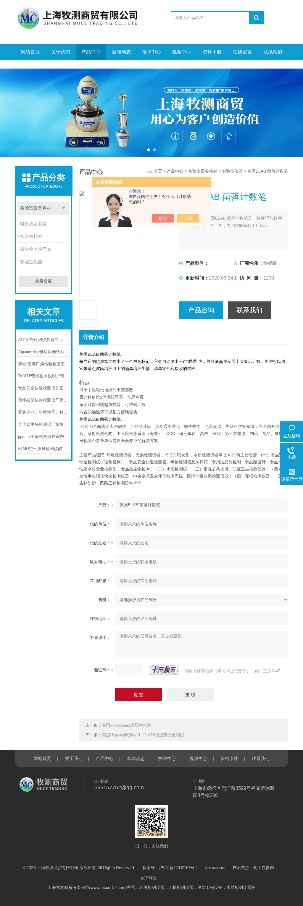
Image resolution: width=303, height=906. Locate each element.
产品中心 (90, 51)
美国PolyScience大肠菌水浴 (126, 725)
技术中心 (151, 51)
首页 (158, 171)
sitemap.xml (215, 868)
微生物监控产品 (35, 249)
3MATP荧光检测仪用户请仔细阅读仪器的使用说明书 (44, 376)
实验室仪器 (31, 261)
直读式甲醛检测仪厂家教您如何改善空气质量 (44, 424)
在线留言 (242, 51)
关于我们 (60, 51)
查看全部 (43, 281)
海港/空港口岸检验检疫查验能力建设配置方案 (44, 364)
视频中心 (181, 51)
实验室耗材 (31, 236)
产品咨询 (201, 310)
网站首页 (30, 51)
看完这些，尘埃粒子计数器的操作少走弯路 (44, 412)
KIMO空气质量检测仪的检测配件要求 (44, 448)
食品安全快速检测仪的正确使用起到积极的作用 (44, 388)
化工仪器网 (263, 868)
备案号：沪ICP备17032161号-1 (170, 868)
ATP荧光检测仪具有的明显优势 (44, 339)
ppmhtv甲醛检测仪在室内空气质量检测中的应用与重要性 (44, 436)
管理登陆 (148, 878)
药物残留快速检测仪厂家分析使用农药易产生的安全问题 (44, 400)
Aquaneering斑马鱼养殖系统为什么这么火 (44, 352)
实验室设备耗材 (35, 208)
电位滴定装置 (33, 223)
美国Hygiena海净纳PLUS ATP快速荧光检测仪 (143, 735)
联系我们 (272, 51)
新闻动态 (121, 51)
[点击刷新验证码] (163, 670)
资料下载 (212, 51)
